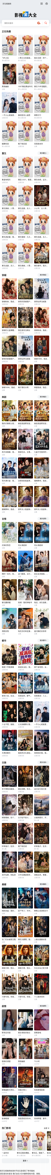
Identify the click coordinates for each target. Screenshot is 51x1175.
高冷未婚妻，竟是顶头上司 (9, 452)
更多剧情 (43, 1006)
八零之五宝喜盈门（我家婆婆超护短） (25, 58)
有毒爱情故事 (39, 1090)
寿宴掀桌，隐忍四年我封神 (41, 387)
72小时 (37, 1061)
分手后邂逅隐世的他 (25, 875)
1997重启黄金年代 (25, 86)
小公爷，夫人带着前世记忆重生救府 (41, 208)
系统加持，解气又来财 (25, 696)
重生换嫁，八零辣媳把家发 (9, 208)
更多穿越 (43, 275)
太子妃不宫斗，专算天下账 (25, 817)
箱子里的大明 (23, 387)
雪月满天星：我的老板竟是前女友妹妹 (9, 481)
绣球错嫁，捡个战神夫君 (9, 817)
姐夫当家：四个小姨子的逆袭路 (41, 58)
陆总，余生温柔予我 (41, 602)
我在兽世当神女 (24, 330)
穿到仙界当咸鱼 (40, 301)
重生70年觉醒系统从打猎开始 (41, 86)
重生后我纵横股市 (24, 1153)
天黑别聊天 (6, 753)
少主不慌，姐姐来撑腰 (9, 724)
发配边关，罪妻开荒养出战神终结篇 (41, 875)
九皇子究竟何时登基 (41, 452)
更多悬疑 (43, 884)
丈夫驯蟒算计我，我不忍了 (25, 724)
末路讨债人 (22, 1090)
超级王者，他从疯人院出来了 (9, 968)
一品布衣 (5, 1153)
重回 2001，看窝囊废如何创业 (25, 180)
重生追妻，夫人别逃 (25, 208)
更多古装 (43, 762)
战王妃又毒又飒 (40, 789)
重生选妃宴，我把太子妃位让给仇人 (9, 237)
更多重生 (43, 153)
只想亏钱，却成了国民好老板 (9, 997)
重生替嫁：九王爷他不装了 (25, 237)
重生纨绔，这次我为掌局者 (41, 180)
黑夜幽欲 (5, 86)
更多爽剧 (43, 397)
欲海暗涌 (5, 1118)
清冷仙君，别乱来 (9, 875)
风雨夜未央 (38, 144)
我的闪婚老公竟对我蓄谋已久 (9, 423)
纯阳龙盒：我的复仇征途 (9, 911)
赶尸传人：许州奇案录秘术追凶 (25, 911)
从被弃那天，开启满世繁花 (41, 817)
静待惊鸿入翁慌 (24, 115)
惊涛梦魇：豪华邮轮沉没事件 (41, 1118)
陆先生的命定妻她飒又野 (25, 631)
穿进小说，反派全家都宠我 (9, 696)
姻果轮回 (5, 144)
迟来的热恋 (6, 545)
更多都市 (43, 640)
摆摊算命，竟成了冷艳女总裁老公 (41, 481)
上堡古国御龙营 (40, 939)
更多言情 (43, 519)
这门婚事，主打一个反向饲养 (25, 574)
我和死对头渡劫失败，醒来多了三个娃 (25, 753)
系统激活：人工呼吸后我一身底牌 (41, 696)
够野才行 (37, 115)
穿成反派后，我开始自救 (25, 667)
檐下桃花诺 (22, 144)
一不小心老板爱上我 (9, 115)
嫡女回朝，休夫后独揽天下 (25, 789)
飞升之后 (5, 58)
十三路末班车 (39, 997)
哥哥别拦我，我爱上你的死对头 (41, 753)
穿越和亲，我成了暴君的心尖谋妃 (9, 301)
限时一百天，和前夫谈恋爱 (9, 574)
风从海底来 (22, 545)
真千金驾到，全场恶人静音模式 (41, 667)
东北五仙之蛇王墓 (41, 968)
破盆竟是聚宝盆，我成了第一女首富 (25, 423)
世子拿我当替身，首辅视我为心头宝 (9, 789)
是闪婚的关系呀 (40, 631)
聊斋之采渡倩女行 (41, 911)
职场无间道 (6, 1032)
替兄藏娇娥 (6, 602)
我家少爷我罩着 (8, 667)
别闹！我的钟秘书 (25, 602)
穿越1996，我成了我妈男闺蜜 (41, 359)
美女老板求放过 (24, 1032)
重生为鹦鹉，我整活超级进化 (25, 939)
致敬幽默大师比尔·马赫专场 (9, 1090)
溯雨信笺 (5, 631)
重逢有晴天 (6, 180)
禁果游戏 (37, 1032)
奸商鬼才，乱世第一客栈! (9, 846)
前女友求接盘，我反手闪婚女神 (41, 574)
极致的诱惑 (6, 1061)
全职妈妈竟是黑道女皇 (25, 481)
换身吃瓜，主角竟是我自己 (25, 452)
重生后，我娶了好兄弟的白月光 (39, 1153)
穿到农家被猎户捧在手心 (25, 301)
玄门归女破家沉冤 (9, 939)
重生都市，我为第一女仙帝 (41, 266)
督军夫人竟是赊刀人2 (25, 509)
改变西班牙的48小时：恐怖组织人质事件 (25, 1118)
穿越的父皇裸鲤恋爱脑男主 (9, 330)
